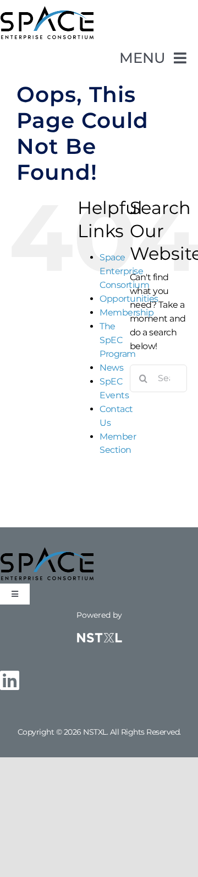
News (111, 367)
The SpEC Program (118, 340)
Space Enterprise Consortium (124, 271)
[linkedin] (9, 680)
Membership (126, 312)
